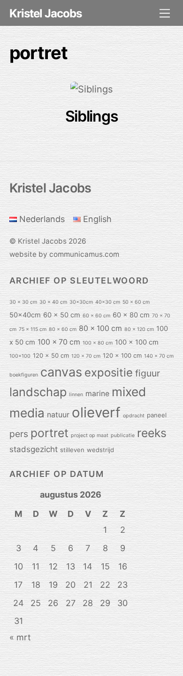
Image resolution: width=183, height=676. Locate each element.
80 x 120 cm (139, 329)
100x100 (19, 356)
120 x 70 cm (85, 356)
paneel (157, 415)
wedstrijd (100, 449)
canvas (61, 372)
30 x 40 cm (53, 302)
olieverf (96, 412)
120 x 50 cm (51, 355)
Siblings (91, 116)
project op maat (89, 435)
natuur (58, 414)
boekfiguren (23, 375)
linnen (76, 395)
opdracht (134, 416)
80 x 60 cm (62, 329)
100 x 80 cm (98, 343)
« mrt (20, 637)
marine (97, 393)
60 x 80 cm (131, 315)
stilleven (72, 449)
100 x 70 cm (59, 342)
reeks (152, 433)
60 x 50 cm (61, 315)
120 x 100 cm (122, 355)
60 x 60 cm (96, 316)
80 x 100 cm (100, 328)
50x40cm (25, 315)
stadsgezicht (33, 449)
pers (18, 433)
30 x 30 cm (23, 302)
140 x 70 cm (159, 356)
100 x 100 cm (137, 342)
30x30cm (81, 302)
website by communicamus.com (64, 254)
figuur (147, 373)
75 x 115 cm (32, 329)
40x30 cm (107, 302)
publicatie (123, 435)
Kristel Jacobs (42, 241)
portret (49, 433)
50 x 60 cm (136, 302)
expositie (108, 372)
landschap (38, 392)
